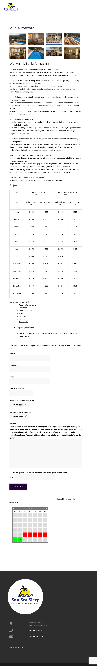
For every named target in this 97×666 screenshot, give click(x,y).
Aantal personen (16, 388)
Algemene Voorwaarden (15, 647)
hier (71, 158)
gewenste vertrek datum (20, 412)
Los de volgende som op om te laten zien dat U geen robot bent (38, 474)
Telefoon (13, 365)
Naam (12, 353)
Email (11, 377)
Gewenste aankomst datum (21, 400)
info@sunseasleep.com (37, 636)
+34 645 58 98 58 (35, 630)
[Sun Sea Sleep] (11, 6)
